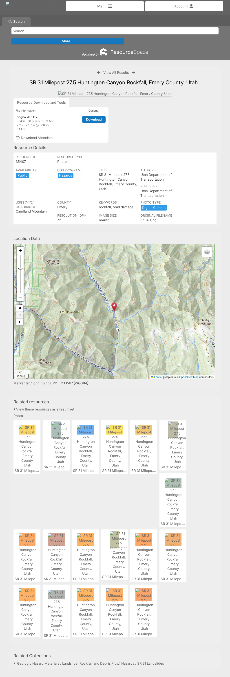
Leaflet (157, 377)
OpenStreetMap (189, 377)
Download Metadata (36, 138)
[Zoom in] (20, 250)
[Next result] (133, 72)
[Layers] (207, 252)
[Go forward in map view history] (19, 315)
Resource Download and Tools (41, 102)
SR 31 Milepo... (27, 471)
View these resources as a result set (44, 409)
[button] (114, 307)
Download (94, 119)
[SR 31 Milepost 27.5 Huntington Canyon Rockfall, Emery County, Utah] (115, 93)
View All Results (116, 72)
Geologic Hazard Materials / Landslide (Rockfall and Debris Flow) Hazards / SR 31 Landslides (89, 663)
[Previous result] (98, 72)
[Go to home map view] (19, 308)
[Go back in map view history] (19, 322)
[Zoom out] (20, 297)
